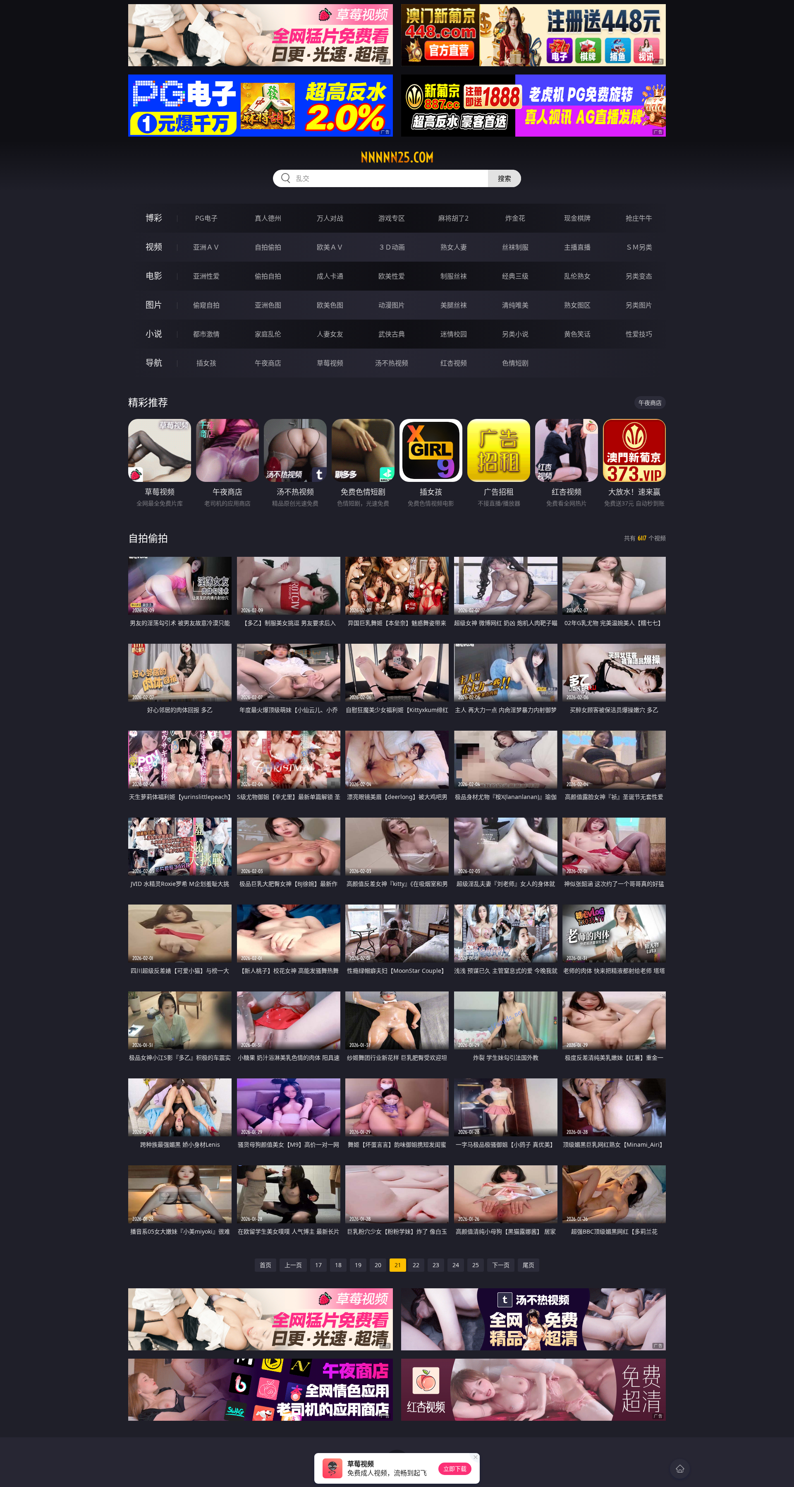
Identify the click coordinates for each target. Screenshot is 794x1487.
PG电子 (206, 218)
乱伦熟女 (577, 276)
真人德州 (268, 218)
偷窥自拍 (206, 305)
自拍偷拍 (268, 247)
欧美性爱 (391, 276)
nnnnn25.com (397, 157)
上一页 (293, 1265)
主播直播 (577, 247)
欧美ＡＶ (330, 247)
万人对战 (330, 218)
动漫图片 (391, 305)
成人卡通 (330, 276)
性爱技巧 (639, 334)
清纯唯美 (515, 305)
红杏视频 (453, 363)
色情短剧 (515, 363)
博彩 (154, 218)
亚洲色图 (268, 305)
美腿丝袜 (453, 305)
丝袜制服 (515, 247)
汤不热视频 (391, 363)
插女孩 (206, 363)
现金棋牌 (577, 218)
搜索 (504, 178)
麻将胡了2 (453, 218)
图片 (154, 304)
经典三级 (515, 276)
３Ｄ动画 (391, 247)
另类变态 (639, 276)
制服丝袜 (453, 276)
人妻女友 (330, 334)
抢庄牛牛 (639, 218)
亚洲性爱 (206, 276)
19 (358, 1265)
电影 (154, 276)
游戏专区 (391, 218)
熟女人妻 (453, 247)
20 (378, 1265)
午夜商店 (268, 363)
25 (475, 1265)
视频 (154, 247)
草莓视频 (330, 363)
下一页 (500, 1265)
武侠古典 (391, 334)
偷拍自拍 (268, 276)
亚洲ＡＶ (206, 247)
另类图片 (639, 305)
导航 (154, 362)
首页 (265, 1265)
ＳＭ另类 (639, 247)
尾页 (528, 1265)
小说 (154, 333)
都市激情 (206, 334)
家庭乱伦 (268, 334)
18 (338, 1265)
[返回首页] (680, 1469)
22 (416, 1265)
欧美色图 (330, 305)
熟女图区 (577, 305)
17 (318, 1265)
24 (455, 1265)
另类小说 (515, 334)
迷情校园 (453, 334)
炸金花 (515, 218)
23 (436, 1265)
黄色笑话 (577, 334)
